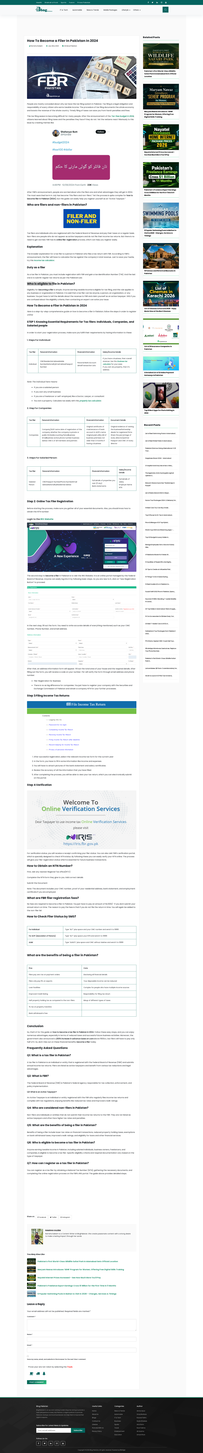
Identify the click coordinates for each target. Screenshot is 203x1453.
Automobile (77, 10)
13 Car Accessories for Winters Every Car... (160, 616)
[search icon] (165, 10)
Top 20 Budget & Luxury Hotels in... (157, 537)
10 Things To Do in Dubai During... (157, 577)
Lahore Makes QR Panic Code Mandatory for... (161, 668)
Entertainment (119, 1431)
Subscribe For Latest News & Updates (52, 1425)
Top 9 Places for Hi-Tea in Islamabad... (159, 515)
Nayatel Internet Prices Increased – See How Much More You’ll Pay (69, 1277)
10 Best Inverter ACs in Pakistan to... (157, 584)
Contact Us (96, 1421)
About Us (95, 1414)
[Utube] (166, 2)
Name (30, 1334)
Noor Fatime (141, 1428)
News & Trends (93, 10)
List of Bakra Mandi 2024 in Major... (157, 493)
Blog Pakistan (42, 1406)
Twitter (54, 1217)
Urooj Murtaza (142, 1414)
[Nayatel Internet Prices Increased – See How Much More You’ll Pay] (31, 1278)
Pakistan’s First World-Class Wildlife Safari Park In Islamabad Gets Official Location (78, 1261)
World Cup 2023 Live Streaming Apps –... (159, 530)
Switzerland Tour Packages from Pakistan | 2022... (160, 632)
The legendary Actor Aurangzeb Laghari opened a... (159, 474)
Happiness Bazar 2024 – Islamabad (158, 458)
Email (29, 1345)
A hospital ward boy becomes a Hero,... (159, 466)
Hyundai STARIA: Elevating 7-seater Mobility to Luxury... (160, 600)
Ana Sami (140, 1424)
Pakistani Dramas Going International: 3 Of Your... (160, 449)
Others (136, 10)
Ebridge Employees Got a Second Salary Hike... (159, 546)
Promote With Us (98, 1428)
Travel (116, 1428)
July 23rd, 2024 (53, 46)
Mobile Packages (110, 10)
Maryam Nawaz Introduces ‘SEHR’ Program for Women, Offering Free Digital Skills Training (81, 1269)
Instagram (66, 1217)
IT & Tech (64, 10)
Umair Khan (141, 1435)
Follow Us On (41, 1438)
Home (94, 1411)
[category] (63, 46)
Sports (63, 2)
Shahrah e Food (51, 2)
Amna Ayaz (141, 1411)
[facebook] (148, 2)
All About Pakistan (70, 46)
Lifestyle (125, 10)
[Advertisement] (81, 1196)
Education (118, 1435)
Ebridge (122, 1450)
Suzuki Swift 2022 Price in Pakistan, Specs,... (160, 592)
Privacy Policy (97, 1431)
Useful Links (97, 1406)
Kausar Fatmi (141, 1418)
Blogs (94, 1418)
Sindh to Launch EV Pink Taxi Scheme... (159, 676)
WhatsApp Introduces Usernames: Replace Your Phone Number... (160, 649)
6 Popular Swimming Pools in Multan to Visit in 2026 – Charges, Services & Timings (77, 1293)
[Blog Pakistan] (45, 10)
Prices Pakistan (83, 2)
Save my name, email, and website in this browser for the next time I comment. (56, 1359)
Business (117, 1421)
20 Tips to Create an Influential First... (158, 569)
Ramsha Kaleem (37, 46)
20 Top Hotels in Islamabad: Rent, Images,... (160, 609)
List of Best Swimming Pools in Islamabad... (160, 433)
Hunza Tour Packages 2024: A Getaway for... (161, 500)
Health (39, 2)
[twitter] (152, 2)
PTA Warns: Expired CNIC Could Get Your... (160, 641)
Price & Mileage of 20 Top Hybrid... (157, 522)
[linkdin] (157, 2)
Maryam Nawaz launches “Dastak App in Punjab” (160, 484)
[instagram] (161, 2)
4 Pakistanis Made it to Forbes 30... (157, 555)
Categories (119, 1406)
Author (140, 1406)
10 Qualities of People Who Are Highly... (158, 562)
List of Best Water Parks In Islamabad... (159, 441)
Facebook (42, 1217)
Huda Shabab (142, 1421)
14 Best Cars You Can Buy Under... (157, 508)
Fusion (71, 2)
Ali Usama (140, 1431)
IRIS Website (46, 519)
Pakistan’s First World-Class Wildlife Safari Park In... (160, 659)
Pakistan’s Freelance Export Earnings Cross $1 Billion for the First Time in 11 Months (77, 1285)
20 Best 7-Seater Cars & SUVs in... (157, 624)
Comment (31, 1317)
